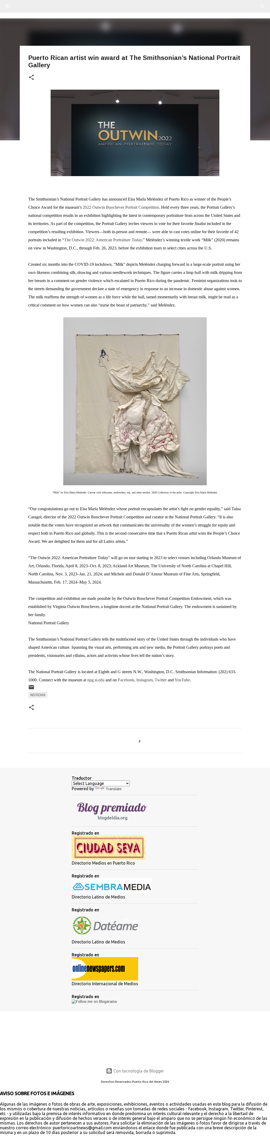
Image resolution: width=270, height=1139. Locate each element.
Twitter (161, 680)
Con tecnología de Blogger (138, 1071)
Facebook (126, 680)
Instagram (144, 680)
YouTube (182, 680)
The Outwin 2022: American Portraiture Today (103, 240)
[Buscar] (22, 6)
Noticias (37, 695)
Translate (113, 789)
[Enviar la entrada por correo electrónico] (31, 689)
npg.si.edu (95, 680)
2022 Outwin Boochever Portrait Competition (121, 207)
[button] (31, 77)
